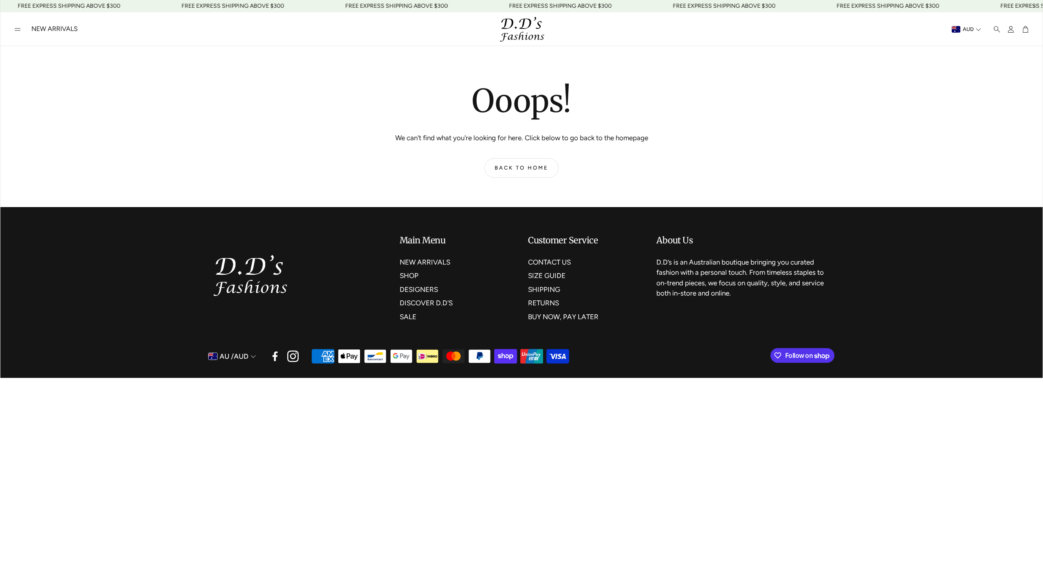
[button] (17, 29)
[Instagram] (293, 356)
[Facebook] (275, 356)
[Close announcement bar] (1034, 6)
